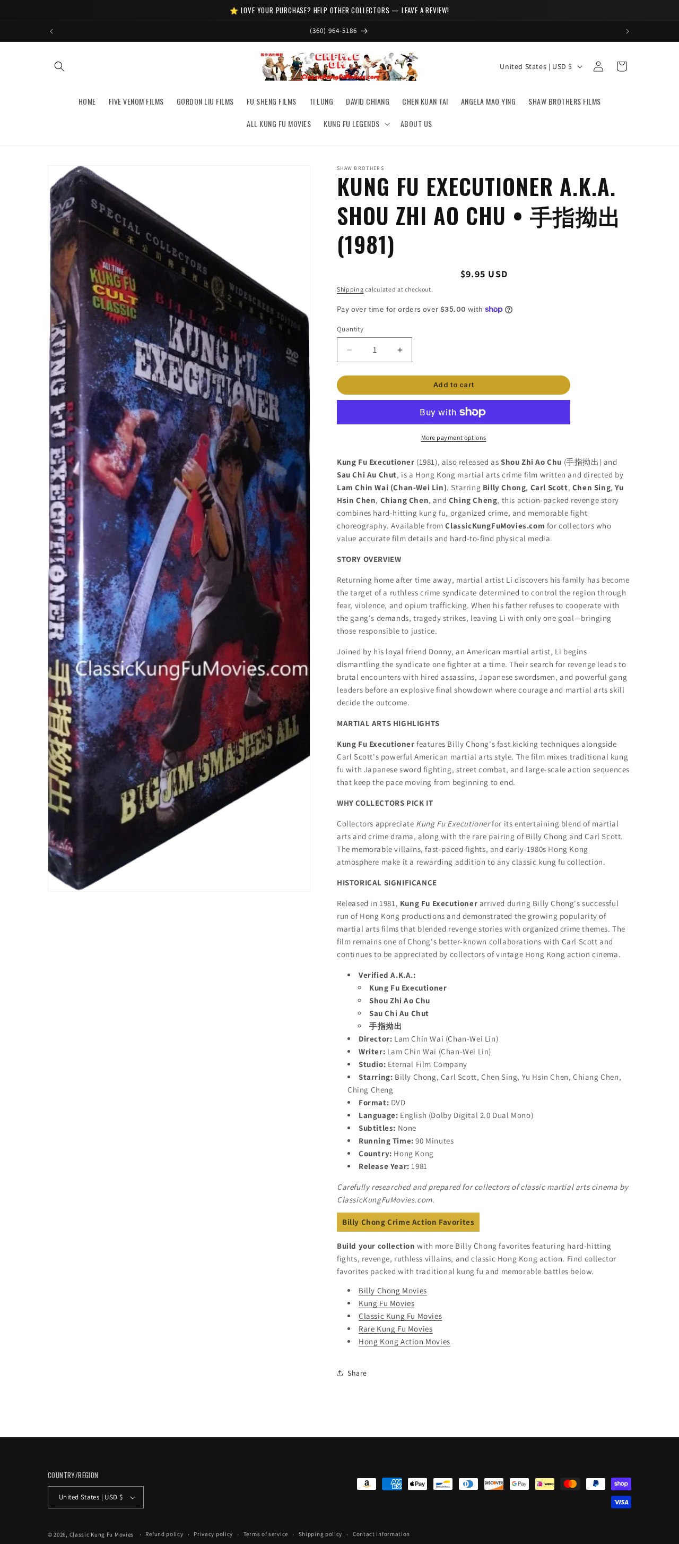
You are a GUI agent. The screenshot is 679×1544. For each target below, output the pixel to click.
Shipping (350, 289)
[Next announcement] (627, 31)
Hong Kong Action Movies (404, 1341)
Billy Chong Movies (393, 1290)
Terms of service (265, 1534)
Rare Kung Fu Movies (395, 1329)
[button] (59, 66)
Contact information (381, 1534)
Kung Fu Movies (386, 1303)
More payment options (453, 437)
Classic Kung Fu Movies (400, 1316)
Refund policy (164, 1534)
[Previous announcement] (51, 31)
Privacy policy (213, 1534)
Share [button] (357, 1373)
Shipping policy (321, 1534)
